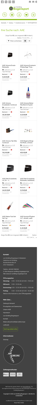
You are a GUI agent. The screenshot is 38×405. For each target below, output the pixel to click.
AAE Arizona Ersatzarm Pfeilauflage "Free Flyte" (28, 66)
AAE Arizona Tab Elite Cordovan (9, 141)
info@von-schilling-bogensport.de (18, 271)
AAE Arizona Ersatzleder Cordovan (9, 104)
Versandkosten (5, 80)
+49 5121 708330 (13, 269)
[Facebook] (2, 1)
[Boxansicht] (25, 41)
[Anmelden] (19, 15)
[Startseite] (30, 2)
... (30, 38)
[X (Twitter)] (6, 1)
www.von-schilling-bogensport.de (16, 274)
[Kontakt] (33, 2)
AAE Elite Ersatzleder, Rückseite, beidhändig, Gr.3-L (27, 179)
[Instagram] (9, 1)
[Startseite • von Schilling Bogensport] (19, 10)
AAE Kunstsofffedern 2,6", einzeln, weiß (27, 217)
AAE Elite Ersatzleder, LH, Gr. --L (9, 179)
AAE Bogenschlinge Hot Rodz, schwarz (26, 141)
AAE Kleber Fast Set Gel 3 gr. (9, 217)
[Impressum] (36, 2)
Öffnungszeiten (26, 293)
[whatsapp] (13, 1)
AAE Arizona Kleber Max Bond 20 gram (26, 104)
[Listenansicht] (29, 41)
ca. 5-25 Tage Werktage (8, 70)
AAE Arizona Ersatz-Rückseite (9, 66)
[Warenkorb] (26, 15)
